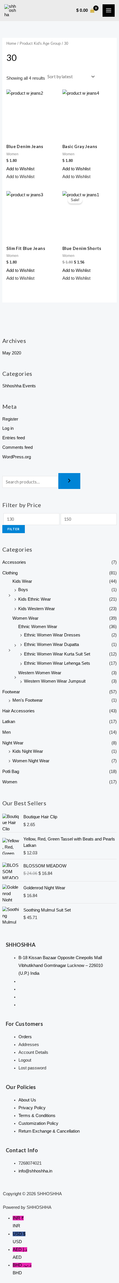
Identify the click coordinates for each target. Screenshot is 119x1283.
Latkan (8, 721)
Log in (8, 428)
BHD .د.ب (22, 1269)
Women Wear (25, 618)
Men (6, 732)
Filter (14, 529)
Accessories (14, 562)
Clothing (10, 573)
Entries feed (13, 438)
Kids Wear (22, 581)
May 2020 (11, 353)
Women (9, 782)
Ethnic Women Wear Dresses (52, 635)
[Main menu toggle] (109, 10)
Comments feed (17, 447)
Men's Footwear (27, 700)
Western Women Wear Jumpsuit (54, 681)
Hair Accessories (18, 711)
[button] (20, 169)
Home (11, 43)
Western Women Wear (39, 673)
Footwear (11, 692)
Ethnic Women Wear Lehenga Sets (57, 663)
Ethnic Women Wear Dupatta (51, 644)
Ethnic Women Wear (37, 626)
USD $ (19, 1238)
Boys (23, 589)
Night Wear (12, 743)
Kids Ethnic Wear (34, 599)
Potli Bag (10, 771)
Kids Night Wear (27, 751)
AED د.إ (20, 1253)
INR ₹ (18, 1222)
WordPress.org (16, 457)
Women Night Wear (30, 761)
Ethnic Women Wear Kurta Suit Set (57, 654)
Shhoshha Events (19, 386)
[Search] (69, 481)
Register (10, 419)
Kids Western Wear (36, 608)
